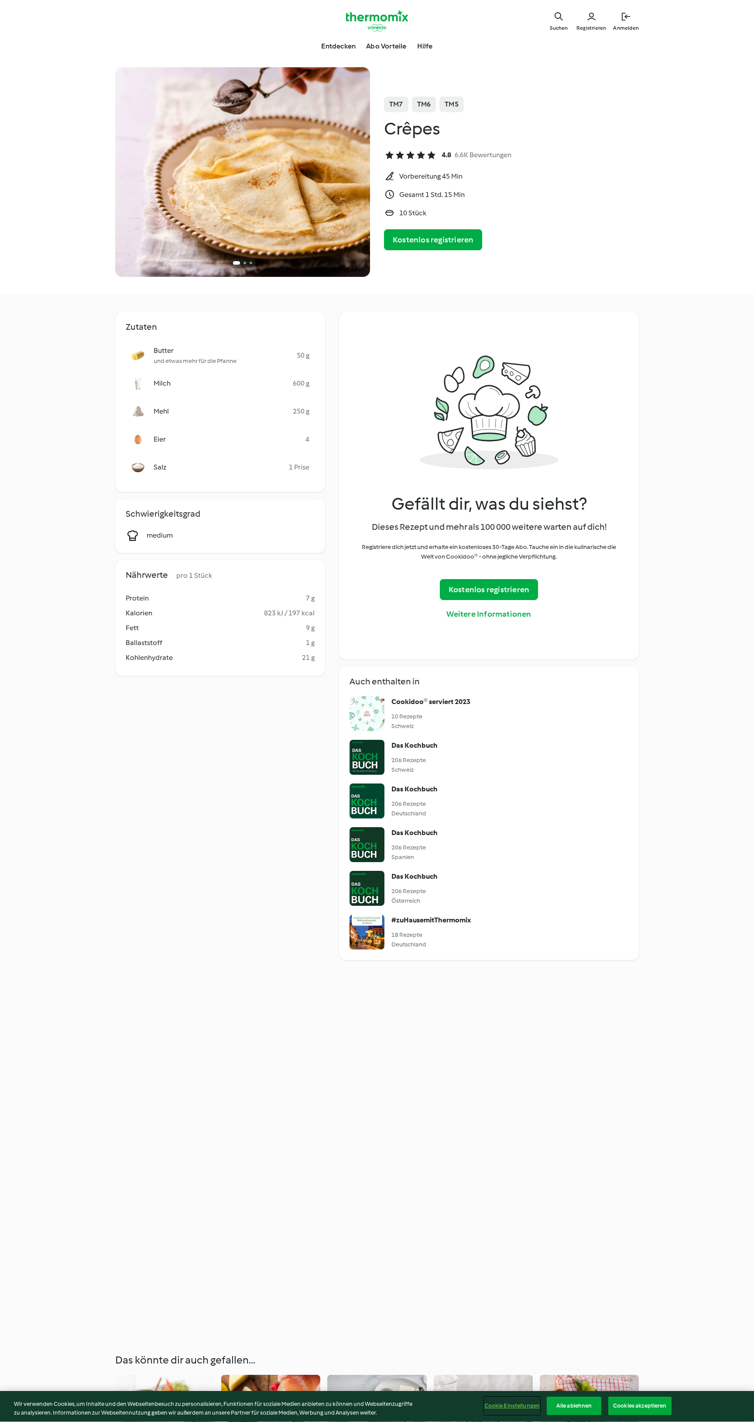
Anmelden (626, 28)
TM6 (424, 104)
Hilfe (425, 46)
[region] (377, 1406)
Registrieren (591, 28)
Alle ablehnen (574, 1405)
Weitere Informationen (488, 614)
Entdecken (338, 46)
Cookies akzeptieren (639, 1405)
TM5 (452, 104)
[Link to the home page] (377, 20)
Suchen (559, 28)
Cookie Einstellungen (512, 1405)
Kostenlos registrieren (433, 240)
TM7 (396, 104)
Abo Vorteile (386, 46)
